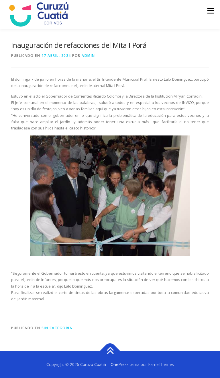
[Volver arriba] (110, 351)
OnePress (120, 364)
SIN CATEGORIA (57, 327)
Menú (211, 10)
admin (88, 55)
